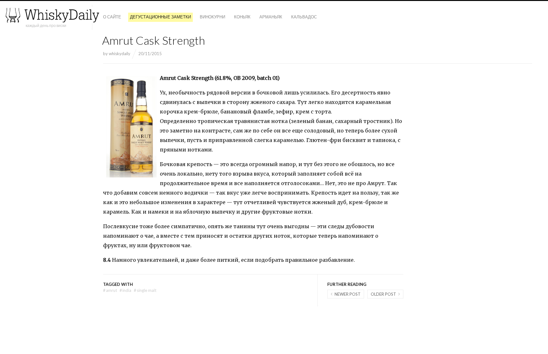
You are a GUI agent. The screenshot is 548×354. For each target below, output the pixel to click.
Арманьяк (270, 16)
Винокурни (212, 16)
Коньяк (242, 16)
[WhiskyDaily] (52, 15)
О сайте (112, 16)
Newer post (348, 294)
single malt (145, 290)
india (125, 290)
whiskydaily (119, 53)
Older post (383, 294)
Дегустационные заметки (160, 16)
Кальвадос (304, 16)
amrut (110, 290)
